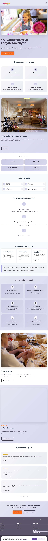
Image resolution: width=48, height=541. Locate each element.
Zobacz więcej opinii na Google (24, 496)
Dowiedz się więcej (7, 380)
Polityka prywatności (23, 539)
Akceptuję (34, 538)
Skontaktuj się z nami (29, 512)
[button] (46, 3)
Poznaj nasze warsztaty (7, 53)
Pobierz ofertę (17, 512)
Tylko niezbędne (41, 538)
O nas (4, 148)
